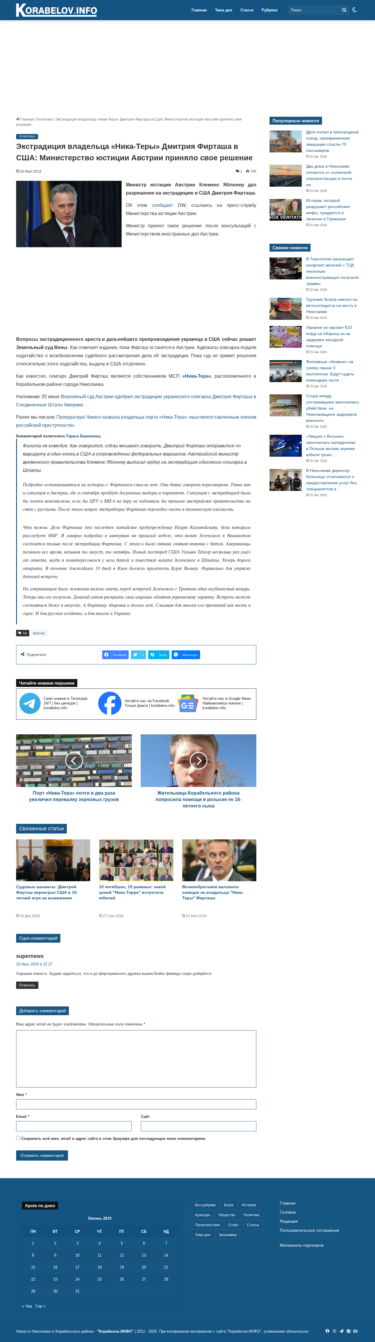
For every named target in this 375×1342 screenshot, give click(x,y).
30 (55, 1291)
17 (77, 1267)
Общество (226, 1215)
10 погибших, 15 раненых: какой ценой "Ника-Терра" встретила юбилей (132, 892)
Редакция (289, 1221)
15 (33, 1267)
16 (55, 1267)
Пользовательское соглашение (309, 1230)
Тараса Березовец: (83, 436)
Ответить (27, 985)
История (249, 1205)
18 (100, 1267)
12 (122, 1255)
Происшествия (207, 1225)
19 (122, 1267)
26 (122, 1279)
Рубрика (269, 10)
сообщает (162, 205)
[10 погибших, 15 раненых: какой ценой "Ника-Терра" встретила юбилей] (136, 860)
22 (33, 1279)
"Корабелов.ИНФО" (115, 1331)
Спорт (233, 1225)
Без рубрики (205, 1205)
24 (77, 1279)
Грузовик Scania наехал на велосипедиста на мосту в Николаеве (331, 305)
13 (144, 1255)
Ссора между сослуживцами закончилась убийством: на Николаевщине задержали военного (332, 408)
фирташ (39, 633)
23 (55, 1279)
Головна (288, 1212)
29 (33, 1291)
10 (77, 1255)
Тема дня (223, 10)
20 (144, 1267)
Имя (21, 1094)
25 (100, 1279)
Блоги (228, 1205)
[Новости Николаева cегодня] (56, 10)
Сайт (145, 1116)
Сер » (40, 1306)
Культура (202, 1215)
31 (77, 1291)
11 (99, 1255)
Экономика (228, 1235)
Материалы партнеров (301, 1245)
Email (22, 1116)
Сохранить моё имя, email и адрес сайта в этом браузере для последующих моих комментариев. (113, 1138)
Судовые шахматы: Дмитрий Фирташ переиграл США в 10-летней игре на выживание (47, 892)
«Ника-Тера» (196, 376)
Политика (45, 119)
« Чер (27, 1306)
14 (166, 1255)
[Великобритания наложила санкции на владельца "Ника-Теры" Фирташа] (219, 860)
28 (166, 1279)
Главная (199, 10)
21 (166, 1267)
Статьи (247, 10)
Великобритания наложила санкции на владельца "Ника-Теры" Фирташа (213, 892)
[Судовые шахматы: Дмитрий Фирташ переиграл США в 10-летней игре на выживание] (53, 860)
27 (144, 1279)
